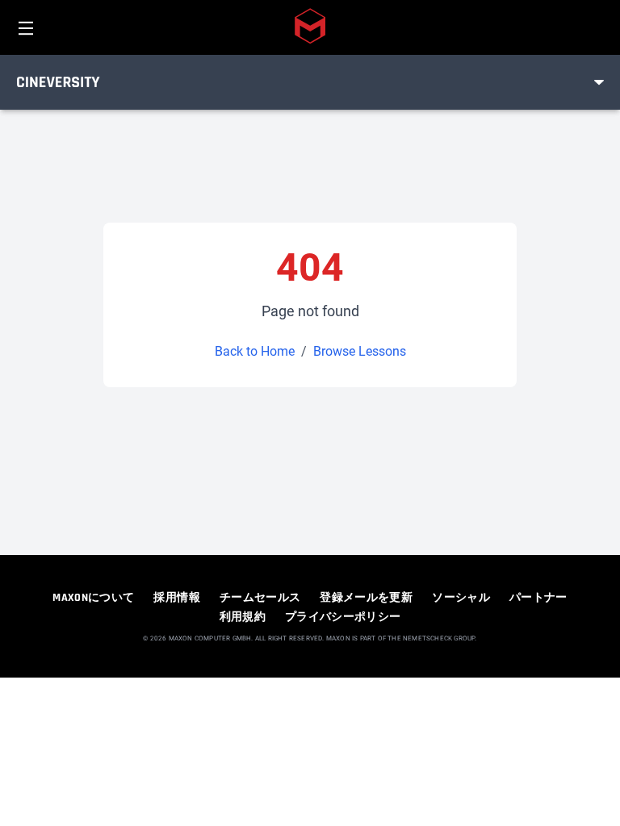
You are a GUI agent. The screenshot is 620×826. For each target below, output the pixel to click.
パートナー (538, 597)
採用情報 (176, 597)
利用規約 (243, 617)
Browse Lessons (359, 351)
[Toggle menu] (599, 82)
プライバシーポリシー (343, 617)
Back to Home (255, 351)
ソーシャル (461, 597)
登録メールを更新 (366, 597)
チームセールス (260, 597)
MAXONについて (93, 597)
